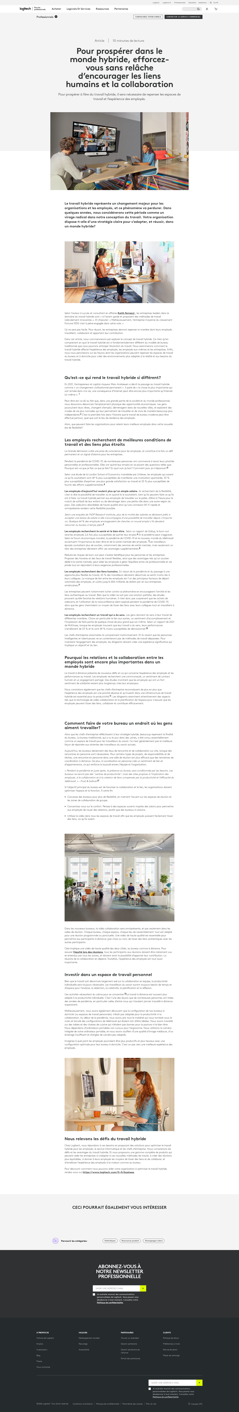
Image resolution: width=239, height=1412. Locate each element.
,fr (215, 3)
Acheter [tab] (56, 8)
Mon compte (207, 9)
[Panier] (215, 9)
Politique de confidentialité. (110, 1302)
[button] (47, 17)
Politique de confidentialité (165, 1397)
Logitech (156, 2)
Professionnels (179, 2)
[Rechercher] (192, 9)
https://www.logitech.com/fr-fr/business (108, 1172)
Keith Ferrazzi (126, 313)
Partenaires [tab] (121, 8)
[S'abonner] (143, 1288)
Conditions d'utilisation (83, 1404)
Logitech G (167, 2)
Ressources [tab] (102, 8)
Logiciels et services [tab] (78, 8)
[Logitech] (34, 8)
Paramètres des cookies (132, 1404)
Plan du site (151, 1404)
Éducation (192, 2)
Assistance (202, 3)
